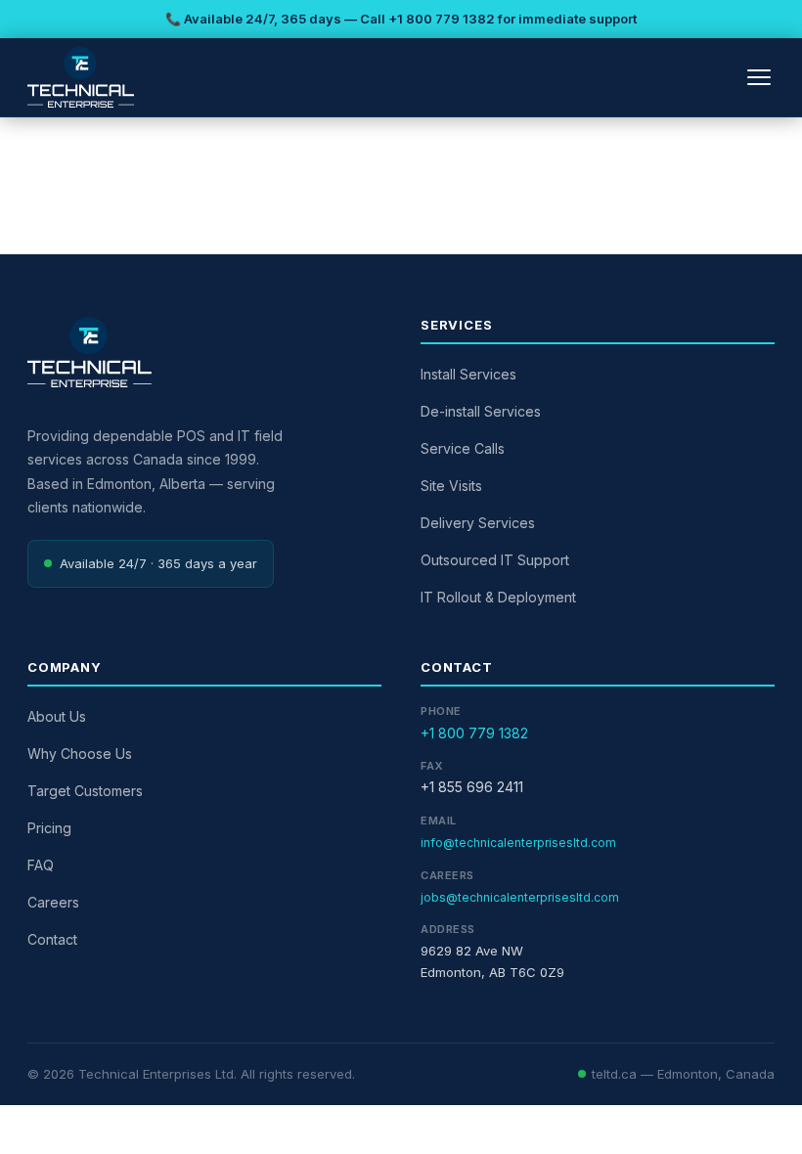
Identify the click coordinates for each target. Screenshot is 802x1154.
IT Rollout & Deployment (498, 597)
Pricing (49, 828)
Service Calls (463, 448)
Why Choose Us (79, 753)
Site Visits (451, 485)
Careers (53, 902)
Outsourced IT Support (495, 560)
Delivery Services (478, 522)
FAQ (40, 865)
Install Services (468, 374)
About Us (56, 716)
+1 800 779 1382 (441, 18)
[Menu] (759, 77)
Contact (52, 939)
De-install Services (481, 411)
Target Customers (85, 790)
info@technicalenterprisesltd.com (518, 842)
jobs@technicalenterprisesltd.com (520, 897)
